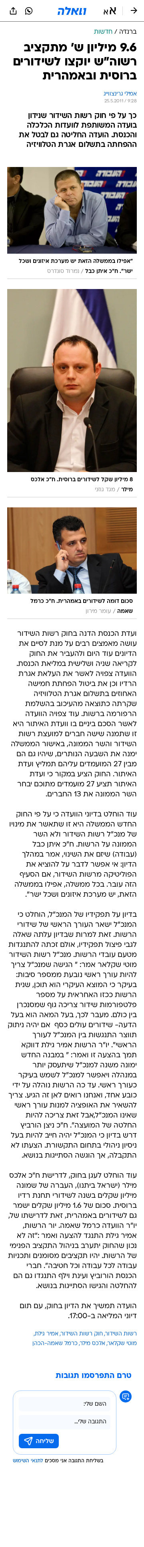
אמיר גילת (46, 1334)
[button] (110, 10)
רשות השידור (121, 1334)
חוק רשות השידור (82, 1334)
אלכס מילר (92, 1343)
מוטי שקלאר (122, 1343)
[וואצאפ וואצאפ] (29, 11)
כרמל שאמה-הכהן (55, 1343)
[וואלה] (72, 11)
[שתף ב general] (13, 10)
